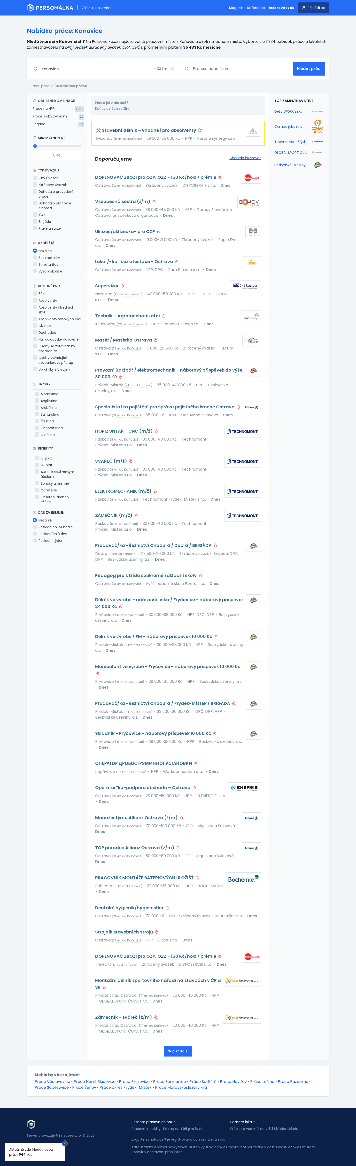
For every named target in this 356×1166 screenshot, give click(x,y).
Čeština (47, 421)
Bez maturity (49, 257)
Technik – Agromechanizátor (128, 316)
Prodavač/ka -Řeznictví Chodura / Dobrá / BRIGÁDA (154, 545)
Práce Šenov (84, 1087)
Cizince (45, 325)
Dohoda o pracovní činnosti (55, 205)
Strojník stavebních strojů (124, 932)
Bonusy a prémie (55, 483)
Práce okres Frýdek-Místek (126, 1087)
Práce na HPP (44, 108)
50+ (42, 293)
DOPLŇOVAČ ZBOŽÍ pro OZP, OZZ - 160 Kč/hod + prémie (156, 177)
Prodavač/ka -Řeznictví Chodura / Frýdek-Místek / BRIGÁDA (163, 703)
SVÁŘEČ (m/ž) (111, 461)
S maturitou (49, 264)
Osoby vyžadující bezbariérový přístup (56, 360)
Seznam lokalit (242, 1121)
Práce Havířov (233, 1081)
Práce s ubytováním (50, 116)
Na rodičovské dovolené (59, 339)
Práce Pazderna (293, 1081)
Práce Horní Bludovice (95, 1081)
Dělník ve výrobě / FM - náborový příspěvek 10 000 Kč (154, 636)
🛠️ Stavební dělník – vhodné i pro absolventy (146, 130)
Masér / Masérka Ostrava (124, 340)
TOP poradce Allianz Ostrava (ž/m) (135, 848)
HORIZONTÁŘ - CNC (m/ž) (124, 431)
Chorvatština (52, 428)
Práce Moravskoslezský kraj (181, 1087)
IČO (42, 214)
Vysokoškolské (50, 271)
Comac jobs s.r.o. (288, 126)
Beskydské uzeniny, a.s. (291, 165)
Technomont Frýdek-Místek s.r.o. (291, 141)
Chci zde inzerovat (245, 157)
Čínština (48, 434)
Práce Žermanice (169, 1081)
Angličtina (49, 400)
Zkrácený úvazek (53, 184)
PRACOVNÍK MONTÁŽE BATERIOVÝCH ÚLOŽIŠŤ (144, 878)
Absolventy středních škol (56, 310)
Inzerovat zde (281, 7)
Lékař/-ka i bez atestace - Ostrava (134, 261)
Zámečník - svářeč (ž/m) (124, 1017)
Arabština (49, 407)
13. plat (46, 458)
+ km (160, 68)
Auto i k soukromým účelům (57, 474)
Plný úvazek (48, 178)
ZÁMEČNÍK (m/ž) (114, 515)
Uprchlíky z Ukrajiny (54, 369)
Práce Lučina (262, 1081)
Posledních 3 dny (53, 533)
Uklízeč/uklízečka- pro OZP (125, 231)
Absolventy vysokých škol (60, 319)
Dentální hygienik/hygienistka (129, 908)
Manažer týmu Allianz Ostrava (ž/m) (137, 818)
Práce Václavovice (52, 1081)
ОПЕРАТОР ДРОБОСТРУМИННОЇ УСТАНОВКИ (144, 763)
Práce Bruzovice (134, 1081)
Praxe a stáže (50, 228)
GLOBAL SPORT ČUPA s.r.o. (291, 152)
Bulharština (50, 414)
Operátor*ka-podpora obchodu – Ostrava (143, 788)
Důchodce (47, 332)
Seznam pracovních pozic (154, 1121)
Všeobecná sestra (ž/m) (123, 201)
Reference (256, 7)
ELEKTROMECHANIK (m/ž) (124, 491)
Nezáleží (45, 251)
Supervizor (107, 286)
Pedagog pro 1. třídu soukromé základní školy (146, 575)
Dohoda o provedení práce (56, 194)
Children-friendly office (55, 499)
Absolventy (48, 300)
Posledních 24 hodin (56, 527)
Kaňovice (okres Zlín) (113, 108)
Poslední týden (51, 540)
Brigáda (39, 124)
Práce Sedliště (203, 1081)
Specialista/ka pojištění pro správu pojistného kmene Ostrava (165, 407)
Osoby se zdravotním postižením (57, 348)
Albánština (49, 394)
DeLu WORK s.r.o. (288, 111)
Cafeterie (49, 490)
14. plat (46, 465)
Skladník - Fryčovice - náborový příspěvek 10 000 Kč (153, 733)
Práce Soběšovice (52, 1087)
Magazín (236, 7)
